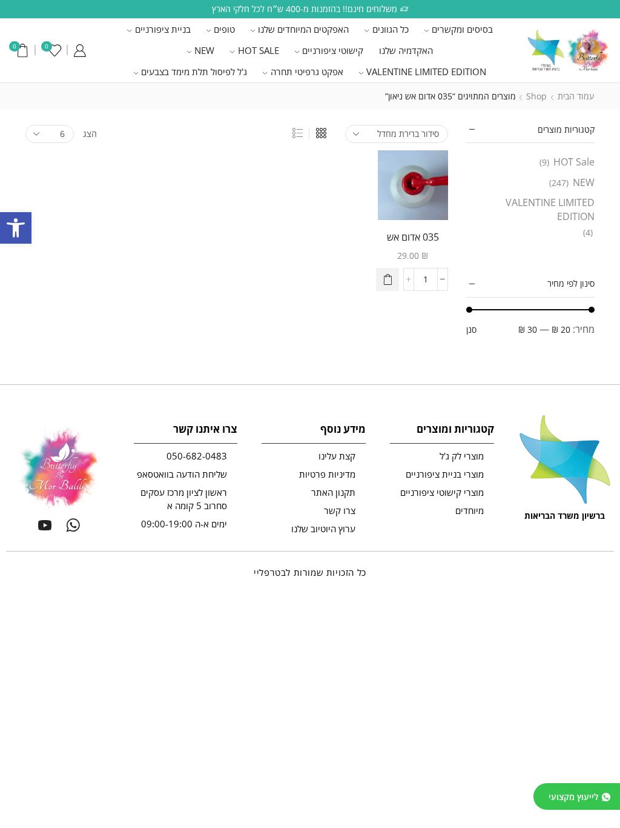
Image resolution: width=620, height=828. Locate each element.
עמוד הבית (576, 96)
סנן (471, 329)
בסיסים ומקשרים (462, 29)
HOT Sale (258, 50)
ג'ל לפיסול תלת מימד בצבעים (194, 71)
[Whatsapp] (73, 525)
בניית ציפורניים (163, 29)
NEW (204, 50)
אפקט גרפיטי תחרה (307, 71)
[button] (15, 228)
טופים (224, 29)
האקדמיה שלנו (406, 50)
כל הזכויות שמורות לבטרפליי (310, 572)
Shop (536, 96)
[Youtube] (44, 525)
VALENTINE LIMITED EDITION (426, 71)
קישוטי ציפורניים (332, 50)
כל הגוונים (390, 29)
